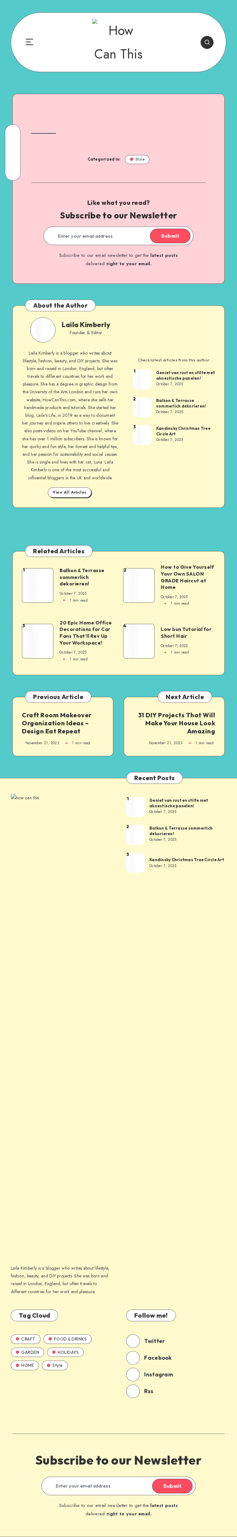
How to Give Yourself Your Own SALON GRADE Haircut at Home (187, 577)
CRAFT (28, 1339)
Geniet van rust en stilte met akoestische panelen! (185, 375)
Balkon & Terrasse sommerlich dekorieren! (181, 403)
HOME (27, 1365)
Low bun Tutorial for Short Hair (186, 632)
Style (140, 159)
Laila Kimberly (86, 324)
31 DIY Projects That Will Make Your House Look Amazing (176, 723)
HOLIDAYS (68, 1352)
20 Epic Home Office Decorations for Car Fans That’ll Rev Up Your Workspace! (86, 633)
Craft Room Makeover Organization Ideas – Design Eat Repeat (57, 723)
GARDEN (30, 1352)
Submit (170, 236)
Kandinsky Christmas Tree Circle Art (183, 431)
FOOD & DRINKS (70, 1339)
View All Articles (69, 492)
